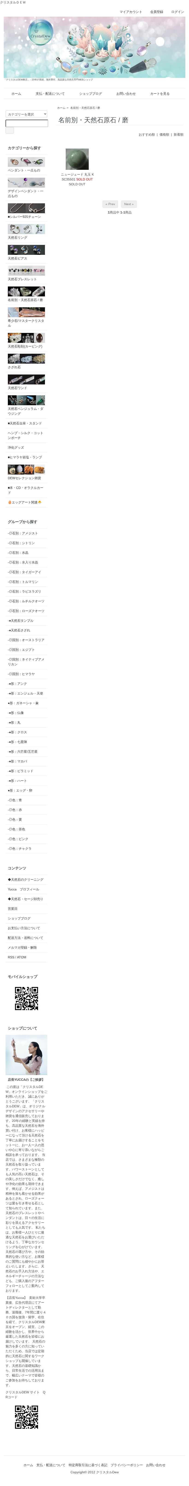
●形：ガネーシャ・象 (23, 703)
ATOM (21, 957)
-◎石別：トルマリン (23, 582)
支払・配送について (50, 93)
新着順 (178, 134)
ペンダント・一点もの (24, 170)
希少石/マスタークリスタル (26, 323)
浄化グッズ (16, 447)
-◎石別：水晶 (18, 552)
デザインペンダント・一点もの (25, 193)
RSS (11, 957)
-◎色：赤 (15, 810)
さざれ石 (14, 367)
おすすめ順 (147, 134)
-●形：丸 (14, 722)
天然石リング (17, 237)
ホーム (16, 93)
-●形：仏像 (16, 713)
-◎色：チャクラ (20, 848)
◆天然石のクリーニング (25, 879)
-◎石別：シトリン (21, 543)
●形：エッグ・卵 (20, 790)
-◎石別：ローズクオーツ (26, 611)
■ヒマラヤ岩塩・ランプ (25, 457)
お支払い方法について (24, 928)
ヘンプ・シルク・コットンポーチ (25, 435)
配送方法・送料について (25, 938)
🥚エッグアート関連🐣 (24, 502)
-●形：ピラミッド (20, 771)
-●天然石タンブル (20, 620)
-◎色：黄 (15, 819)
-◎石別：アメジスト (23, 533)
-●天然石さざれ (19, 630)
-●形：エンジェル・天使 (25, 693)
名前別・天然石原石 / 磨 (85, 108)
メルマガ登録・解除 (22, 947)
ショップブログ (90, 93)
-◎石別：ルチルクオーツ (26, 601)
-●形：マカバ (17, 761)
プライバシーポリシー (127, 1465)
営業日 (13, 908)
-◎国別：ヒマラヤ (21, 674)
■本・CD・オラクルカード (25, 490)
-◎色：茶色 (16, 829)
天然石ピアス (17, 258)
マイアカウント (131, 12)
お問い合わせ (126, 93)
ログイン (177, 12)
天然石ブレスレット (22, 279)
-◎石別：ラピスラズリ (24, 591)
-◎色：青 (15, 800)
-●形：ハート (17, 781)
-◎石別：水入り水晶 (23, 562)
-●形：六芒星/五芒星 (23, 751)
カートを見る (160, 93)
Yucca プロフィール (23, 889)
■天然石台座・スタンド (25, 423)
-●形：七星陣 (17, 742)
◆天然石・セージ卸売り (25, 899)
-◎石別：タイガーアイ (24, 572)
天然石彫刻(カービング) (25, 346)
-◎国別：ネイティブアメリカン (26, 662)
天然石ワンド (17, 388)
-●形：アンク (17, 683)
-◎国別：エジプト (21, 650)
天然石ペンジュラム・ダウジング (25, 411)
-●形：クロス (17, 732)
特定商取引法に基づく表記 (88, 1465)
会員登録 (156, 12)
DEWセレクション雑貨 (24, 478)
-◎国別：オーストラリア (26, 640)
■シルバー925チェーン (24, 217)
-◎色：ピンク (18, 839)
